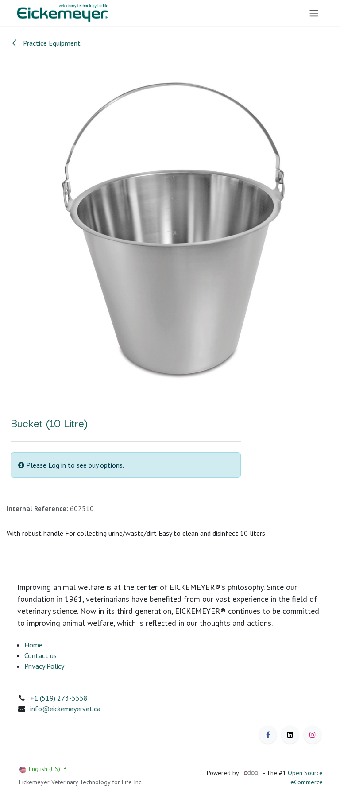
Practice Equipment (51, 43)
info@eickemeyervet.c (63, 708)
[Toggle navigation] (314, 13)
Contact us (40, 655)
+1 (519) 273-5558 (59, 697)
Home (33, 644)
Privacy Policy (44, 666)
